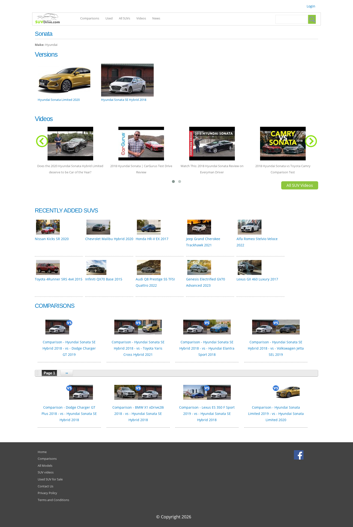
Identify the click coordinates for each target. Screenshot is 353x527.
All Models (45, 465)
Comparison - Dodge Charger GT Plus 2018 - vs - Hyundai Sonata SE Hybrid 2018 (69, 413)
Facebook (299, 455)
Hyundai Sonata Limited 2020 (59, 99)
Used (109, 18)
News (156, 18)
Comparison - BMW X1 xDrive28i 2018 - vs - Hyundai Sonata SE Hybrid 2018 (138, 413)
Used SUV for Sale (50, 479)
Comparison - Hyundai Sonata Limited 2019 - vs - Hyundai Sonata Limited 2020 (276, 413)
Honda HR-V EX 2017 (152, 238)
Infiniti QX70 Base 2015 (103, 279)
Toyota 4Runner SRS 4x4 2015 (58, 279)
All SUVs (124, 18)
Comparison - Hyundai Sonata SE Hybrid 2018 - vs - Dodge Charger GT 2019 (69, 348)
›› (67, 373)
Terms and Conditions (53, 500)
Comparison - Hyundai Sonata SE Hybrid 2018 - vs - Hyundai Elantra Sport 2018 (206, 348)
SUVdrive (50, 18)
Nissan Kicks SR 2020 (52, 238)
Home (42, 452)
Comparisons (89, 18)
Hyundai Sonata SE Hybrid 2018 (123, 99)
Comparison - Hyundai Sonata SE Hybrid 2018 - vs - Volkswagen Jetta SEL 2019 (276, 348)
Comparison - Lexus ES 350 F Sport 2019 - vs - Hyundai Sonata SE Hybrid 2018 (207, 413)
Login (311, 6)
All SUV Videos (299, 185)
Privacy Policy (47, 493)
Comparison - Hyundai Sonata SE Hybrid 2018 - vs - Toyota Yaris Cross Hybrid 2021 (138, 348)
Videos (141, 18)
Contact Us (45, 486)
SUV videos (46, 472)
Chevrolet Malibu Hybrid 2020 (109, 238)
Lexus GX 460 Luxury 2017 (257, 279)
